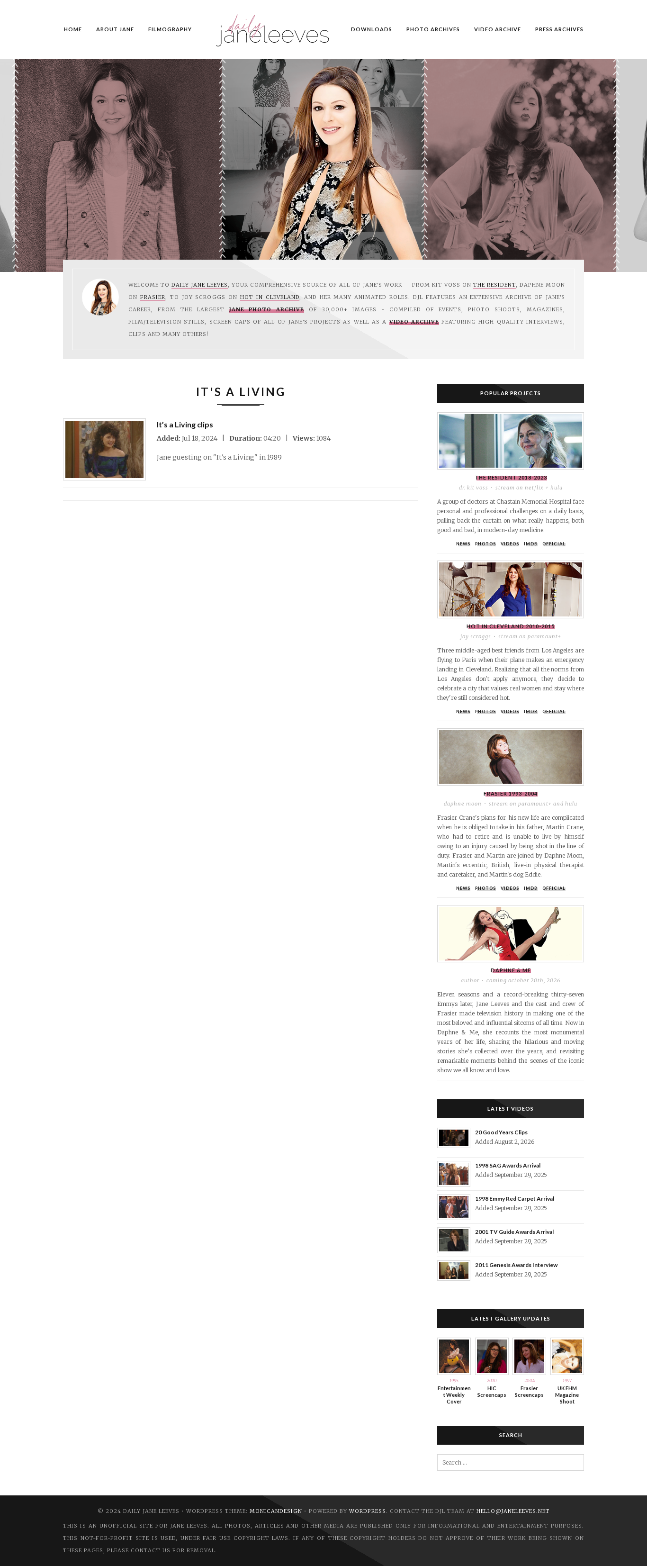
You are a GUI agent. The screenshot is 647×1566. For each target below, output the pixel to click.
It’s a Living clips (185, 424)
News (463, 543)
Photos (485, 543)
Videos (510, 543)
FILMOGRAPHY (170, 29)
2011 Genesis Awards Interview (516, 1264)
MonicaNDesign (276, 1511)
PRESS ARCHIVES (559, 29)
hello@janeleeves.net (513, 1511)
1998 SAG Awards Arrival (507, 1165)
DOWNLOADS (371, 29)
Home (73, 29)
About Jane (115, 29)
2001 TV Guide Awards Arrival (514, 1231)
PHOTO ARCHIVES (433, 29)
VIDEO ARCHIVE (497, 29)
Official (554, 543)
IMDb (531, 543)
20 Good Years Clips (501, 1132)
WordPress (367, 1511)
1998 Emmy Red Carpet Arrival (514, 1198)
